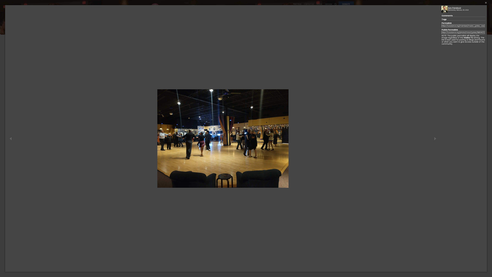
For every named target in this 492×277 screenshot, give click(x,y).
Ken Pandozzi (454, 7)
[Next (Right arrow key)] (435, 138)
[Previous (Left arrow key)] (11, 138)
